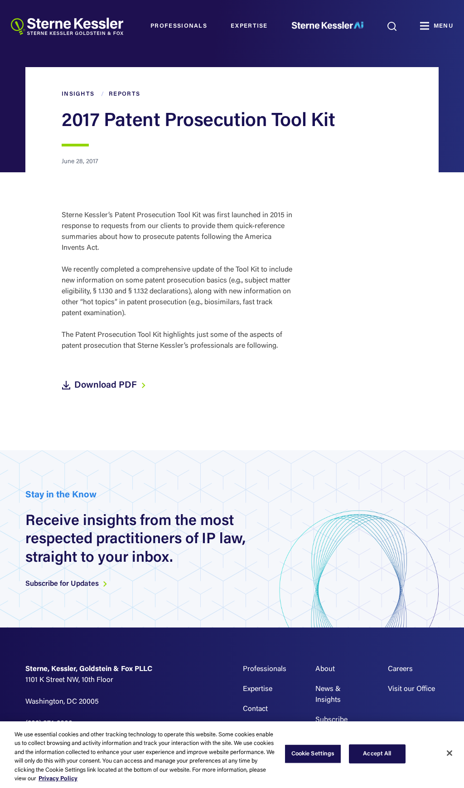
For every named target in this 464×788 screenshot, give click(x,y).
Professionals (178, 26)
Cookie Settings (313, 754)
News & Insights (328, 695)
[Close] (449, 753)
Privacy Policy (58, 779)
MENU (443, 26)
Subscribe (331, 720)
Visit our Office (411, 689)
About (325, 669)
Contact (255, 709)
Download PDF (106, 385)
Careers (400, 669)
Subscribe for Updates (63, 584)
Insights (78, 94)
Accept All (377, 754)
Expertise (249, 26)
